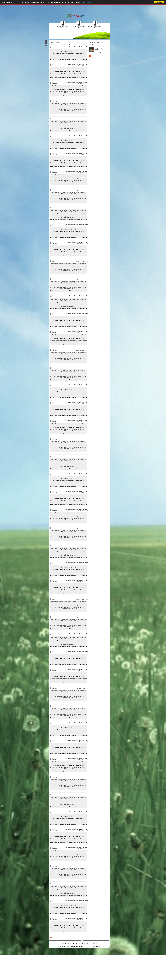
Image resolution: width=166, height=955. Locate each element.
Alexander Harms (98, 48)
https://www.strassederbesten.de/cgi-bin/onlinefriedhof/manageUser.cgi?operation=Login (68, 53)
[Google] (46, 43)
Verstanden (159, 2)
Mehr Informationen (86, 2)
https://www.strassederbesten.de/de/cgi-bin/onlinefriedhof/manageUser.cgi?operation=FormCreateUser (68, 59)
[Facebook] (46, 45)
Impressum (78, 940)
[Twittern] (46, 41)
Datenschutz (82, 940)
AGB (75, 940)
